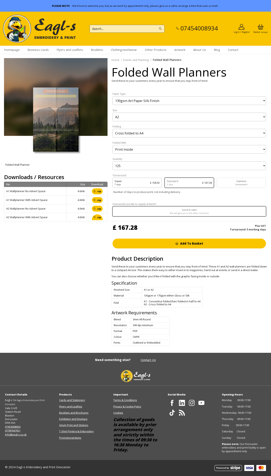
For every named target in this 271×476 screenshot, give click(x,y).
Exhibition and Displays (73, 419)
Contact (233, 50)
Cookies (118, 412)
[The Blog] (181, 412)
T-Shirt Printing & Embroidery (76, 431)
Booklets (97, 50)
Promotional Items (70, 438)
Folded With (119, 142)
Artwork (179, 50)
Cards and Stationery (72, 400)
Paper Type (119, 94)
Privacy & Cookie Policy (127, 406)
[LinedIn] (181, 402)
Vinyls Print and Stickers (73, 425)
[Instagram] (191, 402)
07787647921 (12, 430)
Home (115, 60)
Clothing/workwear (124, 50)
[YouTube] (201, 402)
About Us (199, 50)
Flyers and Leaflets (70, 50)
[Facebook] (172, 402)
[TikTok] (172, 412)
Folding (117, 126)
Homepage (12, 50)
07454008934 (12, 427)
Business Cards (38, 50)
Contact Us (148, 360)
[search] (160, 29)
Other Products (155, 50)
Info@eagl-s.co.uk (16, 434)
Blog (217, 50)
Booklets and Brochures (73, 412)
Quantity (117, 159)
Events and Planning (136, 60)
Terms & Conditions (125, 400)
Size (115, 110)
